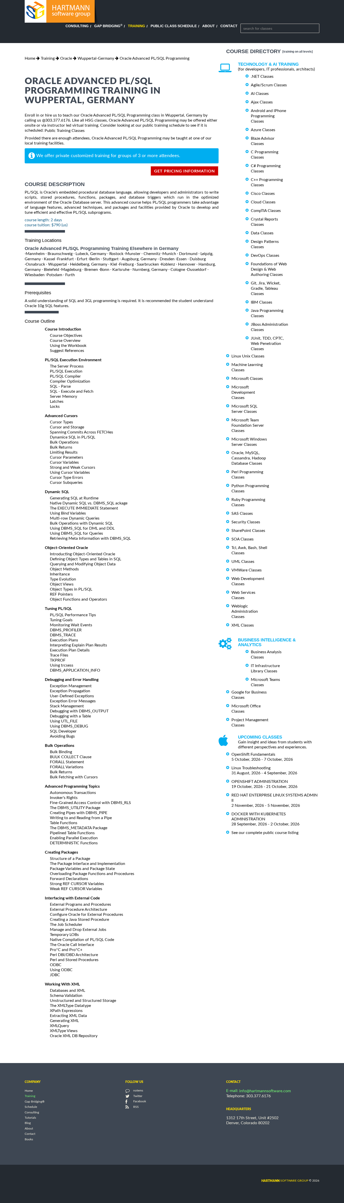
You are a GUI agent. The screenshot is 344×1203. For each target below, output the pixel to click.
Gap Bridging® (35, 1101)
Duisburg (198, 259)
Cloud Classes (263, 202)
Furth (70, 275)
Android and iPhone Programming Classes (268, 116)
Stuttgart (111, 259)
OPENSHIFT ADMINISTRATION (259, 782)
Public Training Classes (65, 131)
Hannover (186, 264)
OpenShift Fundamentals (253, 754)
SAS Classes (242, 514)
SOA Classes (242, 539)
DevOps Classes (265, 255)
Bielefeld (51, 270)
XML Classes (242, 625)
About (208, 26)
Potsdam (54, 275)
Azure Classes (263, 130)
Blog (28, 1123)
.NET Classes (262, 77)
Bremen (91, 270)
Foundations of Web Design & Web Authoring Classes (269, 269)
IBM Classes (261, 302)
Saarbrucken (148, 264)
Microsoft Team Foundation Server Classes (247, 425)
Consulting (77, 26)
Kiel (113, 264)
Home (30, 58)
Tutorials (30, 1117)
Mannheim (35, 254)
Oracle (66, 58)
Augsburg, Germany (139, 259)
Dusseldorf (197, 270)
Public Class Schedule (174, 26)
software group (284, 1180)
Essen (182, 259)
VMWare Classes (246, 570)
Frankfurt (65, 259)
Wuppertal (57, 264)
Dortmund (188, 254)
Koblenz (168, 264)
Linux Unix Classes (247, 356)
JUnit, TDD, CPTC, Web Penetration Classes (267, 343)
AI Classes (260, 94)
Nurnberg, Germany (149, 270)
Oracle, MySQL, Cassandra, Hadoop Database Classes (248, 458)
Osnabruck (35, 264)
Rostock (116, 254)
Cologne (177, 270)
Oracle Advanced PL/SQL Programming (154, 58)
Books (29, 1139)
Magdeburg (71, 270)
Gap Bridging (108, 26)
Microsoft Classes (247, 379)
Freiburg (126, 264)
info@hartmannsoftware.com (265, 1091)
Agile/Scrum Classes (269, 85)
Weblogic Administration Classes (244, 611)
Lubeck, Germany (91, 254)
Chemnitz (152, 254)
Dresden (167, 259)
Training (136, 26)
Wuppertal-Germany (96, 58)
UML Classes (242, 562)
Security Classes (245, 522)
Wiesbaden (35, 275)
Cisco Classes (263, 194)
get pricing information (184, 171)
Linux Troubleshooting (250, 768)
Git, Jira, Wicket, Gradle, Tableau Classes (266, 288)
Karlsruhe (120, 270)
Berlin (94, 259)
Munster (133, 254)
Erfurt (82, 259)
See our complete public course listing (264, 833)
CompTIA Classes (266, 211)
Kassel (49, 259)
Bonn (104, 270)
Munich (169, 254)
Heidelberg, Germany (88, 264)
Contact (228, 26)
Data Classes (262, 233)
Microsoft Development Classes (243, 392)
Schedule (31, 1107)
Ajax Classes (262, 102)
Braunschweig (60, 254)
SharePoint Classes (248, 531)
